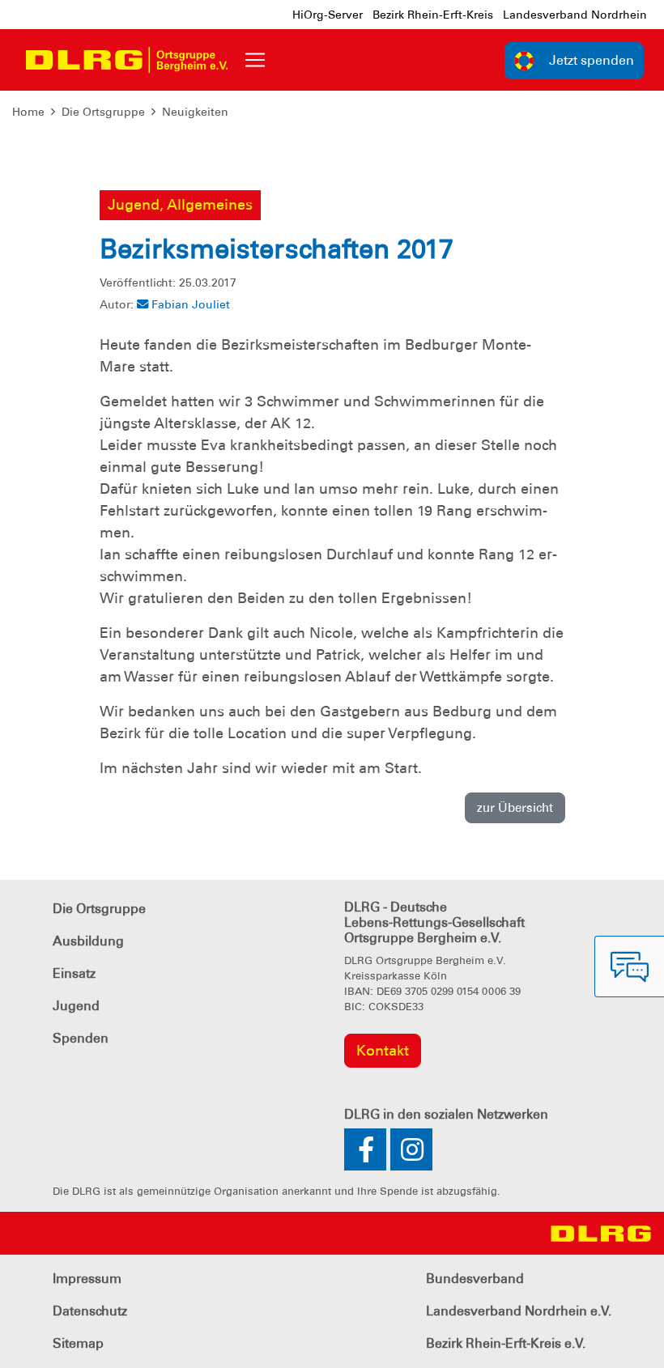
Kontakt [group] (382, 1051)
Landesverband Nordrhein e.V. (518, 1311)
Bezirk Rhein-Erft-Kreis (432, 14)
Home (28, 111)
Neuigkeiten (195, 111)
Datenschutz (90, 1311)
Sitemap (78, 1343)
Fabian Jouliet (190, 304)
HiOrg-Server (327, 14)
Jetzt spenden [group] (591, 60)
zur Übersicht (515, 808)
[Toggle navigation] (255, 60)
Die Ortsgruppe (103, 111)
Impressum (87, 1278)
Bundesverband (475, 1278)
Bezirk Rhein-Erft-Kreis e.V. (505, 1343)
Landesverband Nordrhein (575, 14)
